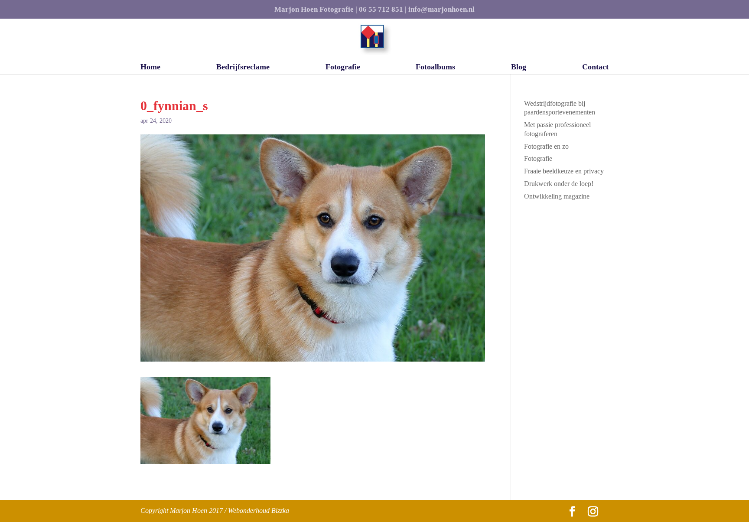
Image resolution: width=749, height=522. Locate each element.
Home (150, 67)
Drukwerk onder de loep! (558, 183)
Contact (595, 67)
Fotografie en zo (546, 146)
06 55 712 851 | (383, 9)
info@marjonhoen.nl (441, 9)
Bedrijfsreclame (243, 67)
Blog (518, 67)
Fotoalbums (435, 67)
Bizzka (280, 510)
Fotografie (343, 67)
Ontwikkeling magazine (556, 196)
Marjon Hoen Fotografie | (315, 9)
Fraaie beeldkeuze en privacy (564, 171)
